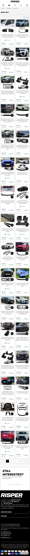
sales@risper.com (6, 537)
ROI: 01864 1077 (5, 535)
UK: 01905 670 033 (6, 533)
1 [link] (7, 461)
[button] (27, 5)
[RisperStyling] (15, 2)
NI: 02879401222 (5, 532)
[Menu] (3, 5)
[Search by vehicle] (9, 5)
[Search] (15, 5)
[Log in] (20, 5)
